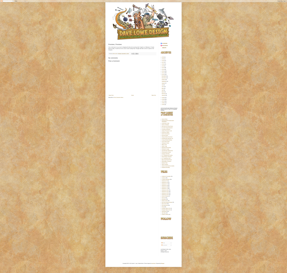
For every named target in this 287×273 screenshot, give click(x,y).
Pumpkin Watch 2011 (166, 208)
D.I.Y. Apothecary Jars (166, 158)
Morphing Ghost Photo (166, 147)
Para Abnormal (165, 205)
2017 (163, 62)
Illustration (164, 199)
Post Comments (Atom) (118, 97)
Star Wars (164, 212)
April (163, 90)
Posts (163, 242)
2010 (163, 74)
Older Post (154, 95)
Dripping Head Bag (166, 167)
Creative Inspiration (166, 179)
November (164, 77)
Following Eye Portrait (166, 152)
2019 (163, 60)
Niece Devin (164, 203)
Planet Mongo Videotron (167, 156)
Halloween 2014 (165, 194)
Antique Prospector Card (167, 130)
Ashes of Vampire (165, 124)
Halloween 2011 (165, 190)
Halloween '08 (165, 185)
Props (163, 206)
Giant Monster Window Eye (167, 150)
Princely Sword (165, 135)
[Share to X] (135, 53)
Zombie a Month (165, 214)
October (163, 79)
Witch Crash (164, 144)
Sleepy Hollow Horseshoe (167, 136)
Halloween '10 (165, 188)
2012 (163, 71)
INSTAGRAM (165, 45)
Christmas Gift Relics (166, 129)
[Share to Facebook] (136, 53)
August (163, 83)
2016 (163, 64)
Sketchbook (164, 211)
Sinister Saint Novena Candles (168, 165)
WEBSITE (164, 47)
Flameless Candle (165, 149)
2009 (163, 97)
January (163, 95)
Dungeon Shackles (166, 153)
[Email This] (132, 53)
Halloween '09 (165, 187)
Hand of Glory (164, 119)
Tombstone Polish (165, 143)
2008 (163, 99)
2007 (163, 101)
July (163, 84)
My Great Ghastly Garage (167, 202)
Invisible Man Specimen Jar (167, 138)
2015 (163, 65)
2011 (163, 72)
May (163, 88)
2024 (163, 57)
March (163, 91)
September (164, 81)
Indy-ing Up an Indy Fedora (167, 126)
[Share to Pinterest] (137, 53)
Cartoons (164, 177)
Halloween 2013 (165, 193)
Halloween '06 (165, 182)
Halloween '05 (165, 180)
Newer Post (111, 95)
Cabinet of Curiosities (166, 176)
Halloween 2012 (165, 191)
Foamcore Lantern (165, 132)
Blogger (162, 263)
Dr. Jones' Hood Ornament (167, 127)
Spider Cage (164, 146)
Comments (164, 245)
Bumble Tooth (164, 162)
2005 (163, 104)
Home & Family (165, 196)
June (163, 86)
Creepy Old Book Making (167, 140)
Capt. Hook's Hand (165, 141)
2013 (163, 69)
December (164, 76)
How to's (163, 197)
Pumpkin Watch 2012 (166, 209)
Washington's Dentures (166, 161)
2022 (163, 58)
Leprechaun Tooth (165, 123)
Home (132, 95)
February (164, 93)
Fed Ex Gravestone (166, 133)
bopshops (154, 263)
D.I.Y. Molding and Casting (167, 155)
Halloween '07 (165, 183)
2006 (163, 102)
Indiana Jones (165, 200)
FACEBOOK (164, 43)
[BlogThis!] (133, 53)
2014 (163, 67)
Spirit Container (165, 164)
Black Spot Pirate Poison (167, 159)
